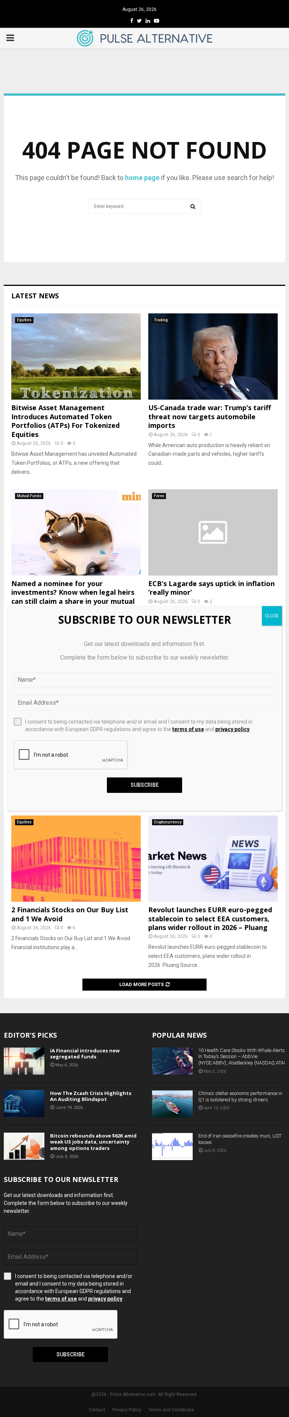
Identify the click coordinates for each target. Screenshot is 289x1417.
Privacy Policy (127, 1409)
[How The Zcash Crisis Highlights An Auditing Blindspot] (24, 1103)
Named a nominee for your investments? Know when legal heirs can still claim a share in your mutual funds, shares (73, 596)
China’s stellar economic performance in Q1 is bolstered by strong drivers (240, 1096)
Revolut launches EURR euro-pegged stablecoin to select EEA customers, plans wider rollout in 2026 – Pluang (210, 918)
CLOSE (272, 615)
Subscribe (70, 1354)
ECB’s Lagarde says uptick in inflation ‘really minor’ (211, 588)
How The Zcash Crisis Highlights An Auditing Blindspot (90, 1096)
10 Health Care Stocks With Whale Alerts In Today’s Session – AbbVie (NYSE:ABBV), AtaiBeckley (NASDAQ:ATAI (241, 1056)
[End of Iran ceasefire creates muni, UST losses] (172, 1146)
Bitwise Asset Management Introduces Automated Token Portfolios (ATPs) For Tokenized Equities (65, 420)
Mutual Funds (29, 496)
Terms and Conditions (171, 1409)
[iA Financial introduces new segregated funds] (24, 1061)
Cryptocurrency (167, 822)
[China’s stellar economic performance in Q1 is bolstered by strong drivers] (172, 1104)
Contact (97, 1409)
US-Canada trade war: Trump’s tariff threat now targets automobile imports (209, 416)
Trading (161, 320)
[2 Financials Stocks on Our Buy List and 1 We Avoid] (76, 858)
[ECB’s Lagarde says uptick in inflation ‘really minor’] (213, 532)
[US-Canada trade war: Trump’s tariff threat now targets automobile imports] (213, 356)
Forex (159, 496)
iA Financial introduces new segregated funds (85, 1053)
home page (142, 178)
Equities (24, 320)
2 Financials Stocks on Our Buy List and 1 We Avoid (69, 914)
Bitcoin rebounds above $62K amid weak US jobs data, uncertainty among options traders (93, 1142)
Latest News (35, 295)
